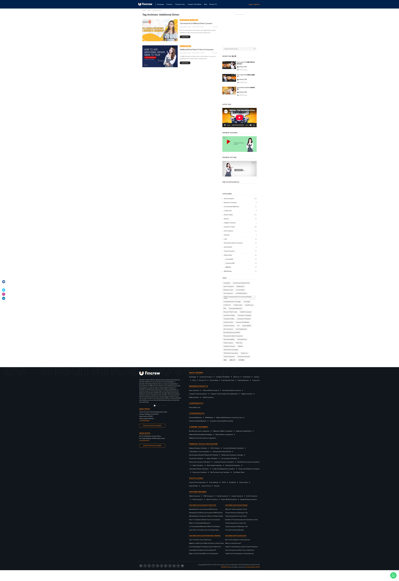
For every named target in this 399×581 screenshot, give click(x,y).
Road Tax (239, 343)
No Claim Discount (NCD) (232, 332)
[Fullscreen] (254, 125)
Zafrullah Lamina (186, 27)
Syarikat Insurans (229, 346)
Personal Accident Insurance (240, 243)
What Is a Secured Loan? (233, 543)
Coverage (247, 301)
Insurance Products (206, 377)
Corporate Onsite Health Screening (221, 421)
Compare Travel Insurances (198, 394)
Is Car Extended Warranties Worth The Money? (204, 526)
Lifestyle (240, 235)
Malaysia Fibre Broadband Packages (200, 434)
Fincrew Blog (214, 380)
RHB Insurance (208, 496)
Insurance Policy (229, 319)
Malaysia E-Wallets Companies (223, 431)
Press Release (214, 482)
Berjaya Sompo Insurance (248, 499)
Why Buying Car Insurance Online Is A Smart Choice (206, 516)
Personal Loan (242, 339)
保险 (225, 360)
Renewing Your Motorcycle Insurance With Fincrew (205, 512)
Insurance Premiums (244, 319)
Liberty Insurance (212, 499)
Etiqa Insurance (198, 499)
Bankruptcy (240, 286)
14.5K (215, 53)
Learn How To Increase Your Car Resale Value (204, 530)
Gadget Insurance (240, 223)
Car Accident (240, 290)
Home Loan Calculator (200, 472)
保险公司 (232, 360)
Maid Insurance (194, 397)
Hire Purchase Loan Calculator (220, 472)
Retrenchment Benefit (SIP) (222, 451)
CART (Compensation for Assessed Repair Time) (237, 297)
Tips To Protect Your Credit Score (200, 540)
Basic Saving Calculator (214, 465)
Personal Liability (229, 339)
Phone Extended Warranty (197, 421)
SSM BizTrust (225, 567)
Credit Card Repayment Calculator (223, 469)
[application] (239, 117)
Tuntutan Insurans (244, 356)
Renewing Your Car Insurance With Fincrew (203, 509)
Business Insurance (240, 202)
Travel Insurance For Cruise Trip (235, 523)
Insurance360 (184, 20)
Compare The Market (223, 377)
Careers (256, 377)
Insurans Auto (228, 322)
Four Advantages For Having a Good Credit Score (205, 546)
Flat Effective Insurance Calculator (248, 462)
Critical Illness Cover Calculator (199, 451)
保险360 (241, 267)
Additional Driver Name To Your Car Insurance (196, 49)
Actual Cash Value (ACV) (241, 283)
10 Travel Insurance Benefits (234, 530)
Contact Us (256, 380)
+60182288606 (144, 420)
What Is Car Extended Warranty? (200, 523)
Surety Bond (240, 247)
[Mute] (251, 125)
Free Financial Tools (228, 380)
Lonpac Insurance (237, 496)
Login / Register (254, 4)
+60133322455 (144, 440)
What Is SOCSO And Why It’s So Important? (203, 553)
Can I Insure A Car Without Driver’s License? (196, 23)
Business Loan (228, 290)
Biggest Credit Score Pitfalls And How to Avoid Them (206, 543)
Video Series (194, 20)
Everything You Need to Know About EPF (202, 550)
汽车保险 (241, 360)
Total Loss (244, 353)
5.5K (216, 27)
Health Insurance (245, 312)
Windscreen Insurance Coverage (232, 455)
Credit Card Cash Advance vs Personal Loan (239, 553)
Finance (240, 219)
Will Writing (240, 271)
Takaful (240, 346)
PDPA (224, 482)
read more (185, 36)
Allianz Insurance (194, 496)
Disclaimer (232, 482)
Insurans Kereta (229, 325)
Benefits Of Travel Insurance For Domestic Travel (241, 519)
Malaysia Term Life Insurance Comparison (202, 438)
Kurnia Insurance (222, 496)
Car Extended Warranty (240, 206)
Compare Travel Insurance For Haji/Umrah (223, 394)
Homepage (160, 4)
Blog (205, 4)
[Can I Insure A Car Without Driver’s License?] (160, 30)
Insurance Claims (229, 315)
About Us (236, 377)
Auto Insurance (185, 46)
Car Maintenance (241, 293)
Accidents (227, 283)
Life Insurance (240, 231)
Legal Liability (246, 325)
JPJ (238, 325)
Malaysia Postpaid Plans (243, 431)
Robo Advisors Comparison (224, 434)
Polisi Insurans (228, 343)
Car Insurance (228, 293)
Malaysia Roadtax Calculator (198, 448)
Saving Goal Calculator (232, 465)
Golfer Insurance (208, 397)
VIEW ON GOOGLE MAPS (152, 426)
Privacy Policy (243, 482)
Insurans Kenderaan (242, 322)
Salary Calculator (212, 458)
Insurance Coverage (244, 315)
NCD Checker (215, 448)
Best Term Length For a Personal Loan (237, 540)
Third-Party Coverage (231, 349)
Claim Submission (243, 380)
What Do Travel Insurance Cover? (236, 509)
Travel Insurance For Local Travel (235, 516)
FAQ (194, 380)
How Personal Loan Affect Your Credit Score (239, 550)
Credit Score (249, 305)
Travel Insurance (240, 251)
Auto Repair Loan (194, 407)
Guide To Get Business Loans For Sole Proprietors (241, 546)
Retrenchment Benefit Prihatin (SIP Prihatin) (203, 455)
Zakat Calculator (198, 465)
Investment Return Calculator (199, 469)
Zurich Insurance (251, 496)
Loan (240, 239)
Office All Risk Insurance (211, 390)
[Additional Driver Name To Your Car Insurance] (160, 56)
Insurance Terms (240, 227)
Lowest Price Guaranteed (197, 482)
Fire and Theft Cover (230, 312)
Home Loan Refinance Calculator (249, 469)
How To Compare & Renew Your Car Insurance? (204, 519)
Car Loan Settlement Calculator (233, 448)
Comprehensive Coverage (232, 301)
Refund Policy (193, 486)
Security (216, 486)
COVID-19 (227, 305)
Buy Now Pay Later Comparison (199, 431)
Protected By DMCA (252, 567)
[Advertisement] (239, 29)
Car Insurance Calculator (229, 458)
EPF (225, 308)
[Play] (225, 125)
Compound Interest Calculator (224, 462)
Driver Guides (240, 215)
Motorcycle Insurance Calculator (199, 462)
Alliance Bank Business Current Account (229, 417)
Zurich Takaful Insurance (229, 499)
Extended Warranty (235, 308)
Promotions (247, 377)
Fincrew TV (213, 4)
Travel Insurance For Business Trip (236, 512)
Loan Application (241, 329)
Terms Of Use (206, 486)
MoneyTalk (243, 67)
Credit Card (240, 210)
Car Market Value (238, 472)
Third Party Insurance (231, 353)
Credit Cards (238, 305)
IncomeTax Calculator (196, 458)
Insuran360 (241, 259)
